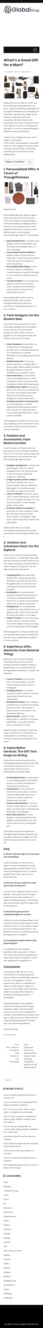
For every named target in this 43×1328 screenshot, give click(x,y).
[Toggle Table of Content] (28, 162)
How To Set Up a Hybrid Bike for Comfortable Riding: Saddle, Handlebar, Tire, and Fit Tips (21, 1129)
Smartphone (9, 1285)
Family (6, 1220)
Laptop (7, 1255)
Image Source (10, 209)
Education (8, 1208)
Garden (7, 1242)
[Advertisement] (21, 32)
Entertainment (10, 1216)
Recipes (7, 1272)
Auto (6, 1182)
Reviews (7, 1276)
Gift (14, 1035)
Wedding (8, 1293)
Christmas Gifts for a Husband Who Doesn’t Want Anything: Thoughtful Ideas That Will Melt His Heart (30, 1056)
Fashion (7, 1225)
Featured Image (11, 1029)
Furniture (7, 1229)
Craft (6, 1195)
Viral (23, 1324)
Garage (7, 1238)
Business (7, 1186)
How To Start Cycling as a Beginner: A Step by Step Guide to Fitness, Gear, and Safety (20, 1119)
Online (6, 1263)
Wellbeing (8, 1298)
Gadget (7, 1233)
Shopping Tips (10, 1280)
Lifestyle (7, 1259)
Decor (6, 1199)
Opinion (7, 1268)
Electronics (8, 1212)
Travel (6, 1289)
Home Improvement (13, 1250)
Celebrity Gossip (11, 1191)
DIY (5, 1203)
